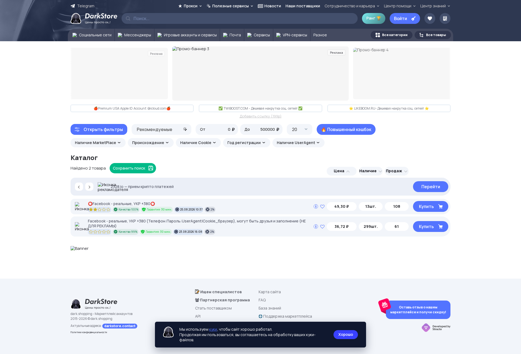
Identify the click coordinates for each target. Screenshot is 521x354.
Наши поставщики (302, 5)
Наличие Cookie (196, 142)
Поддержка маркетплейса (287, 316)
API (198, 316)
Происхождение (148, 142)
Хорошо (345, 334)
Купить (426, 206)
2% (213, 209)
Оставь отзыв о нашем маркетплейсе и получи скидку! (418, 309)
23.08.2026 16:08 (190, 232)
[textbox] (161, 129)
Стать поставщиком (213, 308)
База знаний (270, 308)
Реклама (156, 53)
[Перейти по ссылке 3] (260, 73)
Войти (400, 18)
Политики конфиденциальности (89, 332)
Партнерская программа (224, 299)
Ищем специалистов (220, 291)
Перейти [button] (430, 187)
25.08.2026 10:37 (191, 209)
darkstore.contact (119, 326)
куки (213, 329)
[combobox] (161, 129)
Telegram (85, 6)
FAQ (262, 299)
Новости (272, 5)
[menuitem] (91, 35)
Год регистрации (244, 142)
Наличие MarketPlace (96, 142)
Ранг (373, 18)
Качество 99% (128, 232)
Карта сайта (270, 291)
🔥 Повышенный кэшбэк (346, 129)
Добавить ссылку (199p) (261, 116)
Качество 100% (129, 209)
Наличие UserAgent (296, 142)
